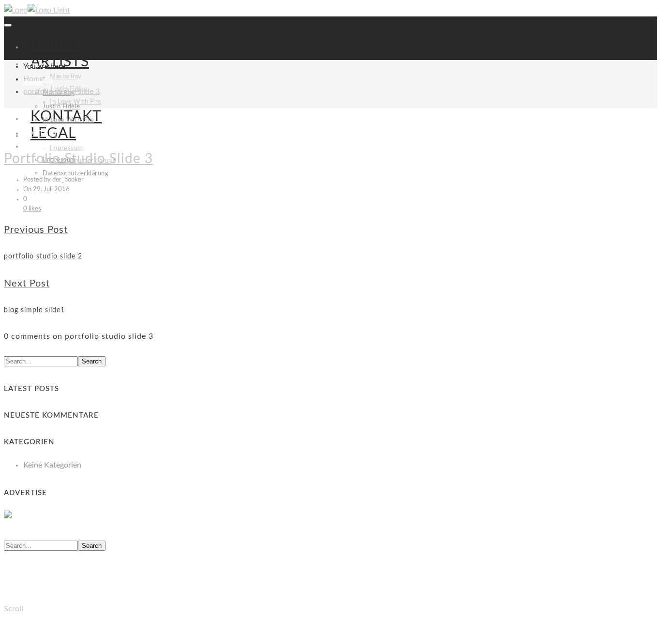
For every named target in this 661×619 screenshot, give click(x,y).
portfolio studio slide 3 (61, 91)
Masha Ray (66, 77)
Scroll (13, 609)
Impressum (66, 148)
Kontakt (40, 133)
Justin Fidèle (61, 107)
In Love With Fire (68, 120)
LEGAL (34, 146)
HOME (53, 45)
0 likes (32, 209)
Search (92, 361)
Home (33, 79)
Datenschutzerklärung (75, 173)
